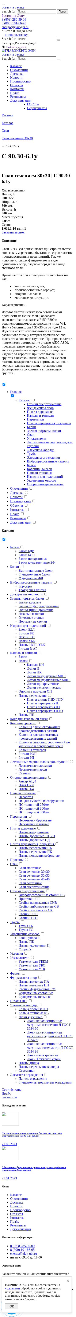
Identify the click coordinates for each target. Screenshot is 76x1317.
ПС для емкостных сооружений (41, 801)
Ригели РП (26, 757)
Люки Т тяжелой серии (44, 1059)
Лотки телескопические (44, 687)
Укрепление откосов (41, 480)
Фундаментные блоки (34, 574)
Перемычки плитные (34, 824)
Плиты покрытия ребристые (39, 855)
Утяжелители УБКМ (33, 961)
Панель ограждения (33, 1078)
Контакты (17, 89)
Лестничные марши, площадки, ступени (39, 762)
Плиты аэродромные (34, 832)
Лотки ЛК (34, 672)
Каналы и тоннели (40, 415)
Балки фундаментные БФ (37, 562)
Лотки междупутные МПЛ (46, 676)
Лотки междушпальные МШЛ (49, 680)
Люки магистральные (42, 1055)
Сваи (30, 434)
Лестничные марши (33, 769)
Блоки (31, 427)
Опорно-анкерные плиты (45, 484)
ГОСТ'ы (33, 104)
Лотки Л (33, 668)
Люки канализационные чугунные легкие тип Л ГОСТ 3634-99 (49, 1024)
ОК (12, 1306)
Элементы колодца (40, 450)
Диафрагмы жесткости (26, 594)
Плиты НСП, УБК (32, 645)
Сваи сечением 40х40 (34, 879)
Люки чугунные (31, 1017)
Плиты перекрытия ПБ (35, 848)
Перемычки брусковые (35, 820)
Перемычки (35, 419)
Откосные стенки (31, 617)
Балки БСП (27, 555)
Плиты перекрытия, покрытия (49, 423)
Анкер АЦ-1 (28, 781)
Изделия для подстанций (45, 476)
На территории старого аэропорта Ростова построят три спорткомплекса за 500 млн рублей (32, 1134)
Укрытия (16, 953)
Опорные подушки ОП (35, 691)
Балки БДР (26, 551)
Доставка (16, 73)
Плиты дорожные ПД (34, 840)
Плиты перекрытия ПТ (43, 707)
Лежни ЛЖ (27, 637)
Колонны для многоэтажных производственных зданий (39, 729)
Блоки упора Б (29, 938)
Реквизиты (18, 96)
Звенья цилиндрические (36, 610)
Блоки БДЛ (27, 629)
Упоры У (25, 949)
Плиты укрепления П (34, 945)
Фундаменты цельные (34, 997)
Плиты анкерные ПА (34, 981)
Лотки (23, 661)
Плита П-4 (26, 789)
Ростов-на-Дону (13, 15)
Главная (16, 392)
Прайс (14, 93)
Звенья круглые (30, 602)
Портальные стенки (33, 621)
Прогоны (16, 860)
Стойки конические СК (36, 910)
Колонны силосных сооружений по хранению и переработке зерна (44, 744)
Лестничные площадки (35, 765)
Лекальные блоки (31, 614)
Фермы (15, 973)
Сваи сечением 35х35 (34, 875)
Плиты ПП (26, 714)
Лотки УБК (27, 641)
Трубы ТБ (26, 926)
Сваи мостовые (30, 868)
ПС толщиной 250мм (34, 804)
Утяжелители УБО (32, 965)
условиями (12, 1288)
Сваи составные (30, 883)
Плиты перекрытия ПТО (45, 711)
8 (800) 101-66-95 (14, 23)
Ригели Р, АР (28, 648)
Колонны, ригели (39, 469)
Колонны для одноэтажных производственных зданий (38, 736)
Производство (20, 81)
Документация (20, 100)
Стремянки (27, 1070)
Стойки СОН (28, 914)
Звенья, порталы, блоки (44, 431)
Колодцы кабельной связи (29, 719)
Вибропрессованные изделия (48, 461)
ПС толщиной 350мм (34, 812)
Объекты (16, 85)
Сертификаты (37, 108)
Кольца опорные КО (33, 1009)
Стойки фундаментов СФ (37, 989)
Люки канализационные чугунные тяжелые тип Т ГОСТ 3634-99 (50, 1047)
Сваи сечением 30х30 (34, 871)
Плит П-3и (26, 785)
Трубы (31, 453)
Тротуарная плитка (32, 590)
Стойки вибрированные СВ (39, 906)
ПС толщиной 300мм (34, 808)
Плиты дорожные (40, 411)
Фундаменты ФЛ (31, 578)
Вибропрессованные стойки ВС (42, 895)
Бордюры (25, 586)
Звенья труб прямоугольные (39, 606)
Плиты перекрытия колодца (39, 1066)
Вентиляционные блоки (36, 570)
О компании (19, 70)
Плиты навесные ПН (34, 985)
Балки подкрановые (33, 558)
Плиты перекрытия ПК (35, 851)
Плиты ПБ (26, 941)
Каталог (16, 66)
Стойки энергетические (44, 404)
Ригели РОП (28, 754)
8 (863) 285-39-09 (14, 19)
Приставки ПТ (29, 899)
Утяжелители (36, 438)
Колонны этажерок (32, 750)
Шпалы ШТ (18, 1001)
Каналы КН (35, 664)
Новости (16, 77)
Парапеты (26, 797)
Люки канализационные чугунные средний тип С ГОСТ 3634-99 (50, 1036)
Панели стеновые (39, 473)
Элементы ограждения (43, 457)
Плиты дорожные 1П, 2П (37, 836)
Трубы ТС (26, 930)
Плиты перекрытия (33, 695)
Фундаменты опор (40, 408)
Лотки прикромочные (43, 684)
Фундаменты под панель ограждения (45, 1082)
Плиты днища (29, 1063)
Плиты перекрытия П (42, 703)
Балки (31, 465)
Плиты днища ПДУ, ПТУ (45, 699)
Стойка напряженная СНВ (38, 902)
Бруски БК (26, 633)
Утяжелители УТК (32, 969)
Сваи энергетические (34, 887)
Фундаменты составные (36, 993)
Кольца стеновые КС (34, 1013)
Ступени (25, 773)
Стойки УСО (28, 918)
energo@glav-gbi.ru (15, 27)
